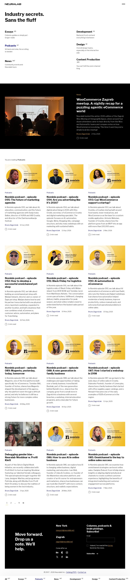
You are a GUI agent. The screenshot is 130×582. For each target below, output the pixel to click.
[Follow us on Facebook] (62, 556)
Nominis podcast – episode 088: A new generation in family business (62, 370)
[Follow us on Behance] (57, 552)
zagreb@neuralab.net (64, 542)
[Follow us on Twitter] (57, 556)
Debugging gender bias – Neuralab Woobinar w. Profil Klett (21, 457)
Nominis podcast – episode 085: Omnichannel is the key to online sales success (106, 457)
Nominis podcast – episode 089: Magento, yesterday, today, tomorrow (21, 370)
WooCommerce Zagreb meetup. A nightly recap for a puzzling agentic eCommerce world (99, 105)
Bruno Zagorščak (83, 134)
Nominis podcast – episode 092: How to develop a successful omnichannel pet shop (21, 282)
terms (110, 546)
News (78, 95)
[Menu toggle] (123, 4)
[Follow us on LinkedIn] (67, 556)
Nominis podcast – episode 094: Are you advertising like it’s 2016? (63, 199)
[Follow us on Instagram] (67, 552)
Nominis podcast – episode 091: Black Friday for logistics (64, 280)
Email (88, 536)
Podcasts (8, 193)
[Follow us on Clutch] (62, 552)
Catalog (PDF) (71, 572)
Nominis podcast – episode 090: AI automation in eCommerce (104, 281)
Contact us (82, 572)
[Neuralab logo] (13, 4)
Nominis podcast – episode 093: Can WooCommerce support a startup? (104, 199)
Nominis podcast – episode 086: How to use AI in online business (63, 457)
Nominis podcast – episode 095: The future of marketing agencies (22, 199)
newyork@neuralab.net (65, 530)
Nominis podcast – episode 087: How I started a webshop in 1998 (105, 370)
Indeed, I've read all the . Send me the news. (101, 547)
